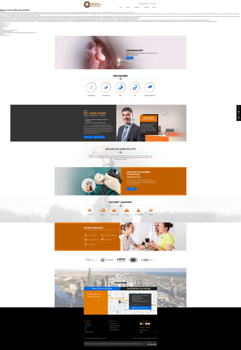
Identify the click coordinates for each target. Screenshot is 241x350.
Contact (104, 338)
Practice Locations (102, 288)
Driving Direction (135, 304)
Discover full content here (5, 23)
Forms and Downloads (111, 235)
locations (120, 282)
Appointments (145, 3)
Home (85, 338)
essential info (2, 25)
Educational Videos (93, 239)
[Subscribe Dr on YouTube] (149, 324)
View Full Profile (88, 137)
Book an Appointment (99, 137)
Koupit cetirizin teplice (4, 26)
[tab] (102, 288)
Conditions (93, 338)
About (88, 338)
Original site (2, 28)
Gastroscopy (87, 325)
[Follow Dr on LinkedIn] (146, 324)
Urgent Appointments (114, 329)
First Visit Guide (92, 235)
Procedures (120, 75)
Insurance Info (108, 239)
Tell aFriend (238, 114)
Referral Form (91, 244)
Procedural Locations (138, 288)
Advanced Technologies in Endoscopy (138, 173)
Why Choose (148, 118)
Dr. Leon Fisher (95, 113)
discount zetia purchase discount (184, 21)
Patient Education (113, 327)
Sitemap (144, 338)
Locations (154, 3)
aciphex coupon (105, 18)
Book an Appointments (141, 308)
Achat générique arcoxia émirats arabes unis (9, 30)
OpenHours (238, 109)
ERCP (86, 327)
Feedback (149, 338)
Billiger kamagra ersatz (125, 20)
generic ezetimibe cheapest (60, 20)
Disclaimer (135, 338)
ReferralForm (238, 119)
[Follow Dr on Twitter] (143, 324)
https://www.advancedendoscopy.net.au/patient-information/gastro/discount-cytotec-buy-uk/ (18, 32)
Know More (134, 56)
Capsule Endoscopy (134, 177)
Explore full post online (30, 12)
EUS (86, 329)
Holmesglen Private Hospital (94, 296)
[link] (1, 27)
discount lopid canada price (84, 18)
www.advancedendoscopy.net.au (62, 21)
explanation (2, 33)
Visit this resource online (5, 35)
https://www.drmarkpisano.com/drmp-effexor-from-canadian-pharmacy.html (91, 21)
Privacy (139, 338)
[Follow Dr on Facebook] (141, 324)
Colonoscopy (88, 323)
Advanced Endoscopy (120, 149)
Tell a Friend (154, 338)
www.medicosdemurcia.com (15, 21)
